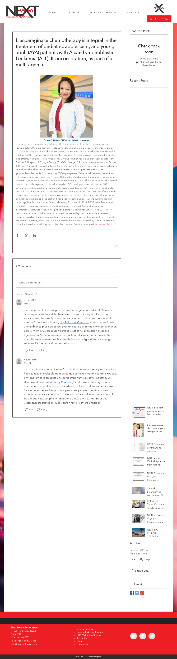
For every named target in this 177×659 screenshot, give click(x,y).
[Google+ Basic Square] (142, 593)
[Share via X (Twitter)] (25, 235)
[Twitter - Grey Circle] (151, 636)
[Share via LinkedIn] (34, 235)
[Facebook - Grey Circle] (142, 636)
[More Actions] (116, 302)
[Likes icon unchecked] (26, 350)
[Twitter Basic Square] (137, 593)
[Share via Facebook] (17, 235)
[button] (103, 12)
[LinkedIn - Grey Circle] (133, 636)
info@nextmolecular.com (24, 643)
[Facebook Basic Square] (132, 593)
